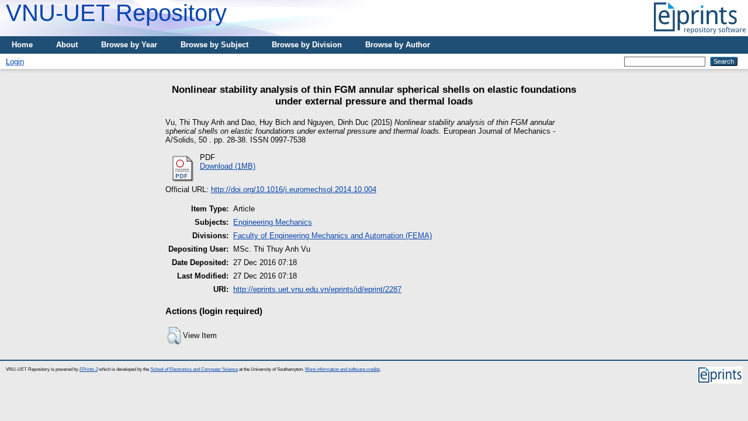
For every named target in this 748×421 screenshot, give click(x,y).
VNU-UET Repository (116, 13)
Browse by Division (307, 44)
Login (15, 61)
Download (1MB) (227, 166)
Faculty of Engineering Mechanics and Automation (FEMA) (332, 235)
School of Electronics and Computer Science (194, 369)
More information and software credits (342, 369)
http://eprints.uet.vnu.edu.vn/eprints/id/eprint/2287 (317, 289)
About (67, 44)
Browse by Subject (214, 44)
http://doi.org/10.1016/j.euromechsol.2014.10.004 (293, 189)
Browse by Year (129, 44)
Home (22, 44)
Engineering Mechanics (272, 222)
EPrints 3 (88, 369)
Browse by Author (397, 44)
